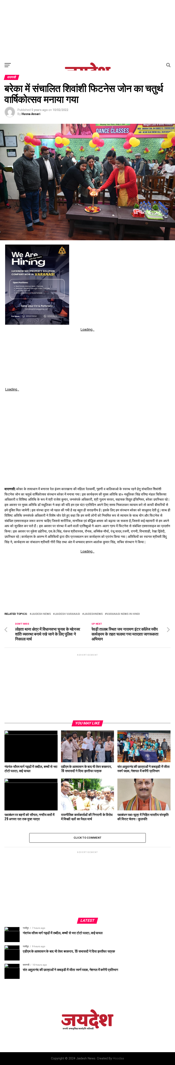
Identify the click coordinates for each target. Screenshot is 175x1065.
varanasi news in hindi (123, 614)
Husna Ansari (31, 114)
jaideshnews (93, 614)
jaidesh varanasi (67, 614)
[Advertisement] (87, 30)
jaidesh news (41, 614)
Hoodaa (118, 1058)
